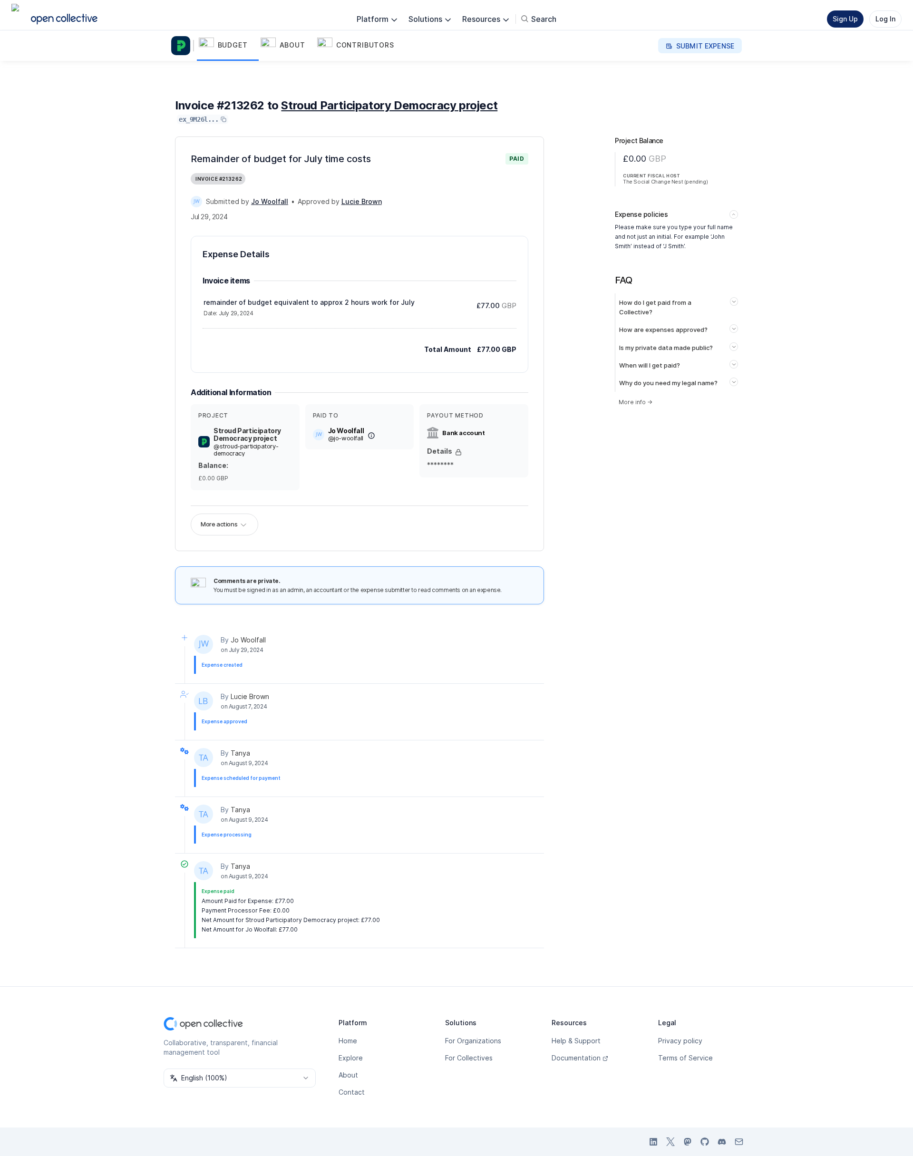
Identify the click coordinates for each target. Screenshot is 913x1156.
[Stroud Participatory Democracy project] (182, 45)
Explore (351, 1058)
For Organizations (473, 1041)
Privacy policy (680, 1041)
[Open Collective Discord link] (721, 1141)
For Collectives (469, 1058)
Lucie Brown (250, 696)
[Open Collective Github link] (704, 1141)
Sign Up (845, 19)
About (348, 1075)
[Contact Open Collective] (739, 1141)
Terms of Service (685, 1058)
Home (348, 1041)
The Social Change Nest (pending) (665, 181)
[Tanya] (203, 757)
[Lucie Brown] (203, 700)
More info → (635, 402)
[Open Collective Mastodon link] (687, 1141)
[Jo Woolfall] (196, 201)
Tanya (240, 753)
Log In (885, 19)
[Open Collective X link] (670, 1141)
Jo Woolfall (248, 640)
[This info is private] (458, 452)
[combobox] (240, 1078)
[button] (228, 45)
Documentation (576, 1058)
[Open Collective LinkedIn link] (653, 1141)
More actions (219, 524)
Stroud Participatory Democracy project (389, 105)
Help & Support (576, 1041)
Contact (352, 1092)
